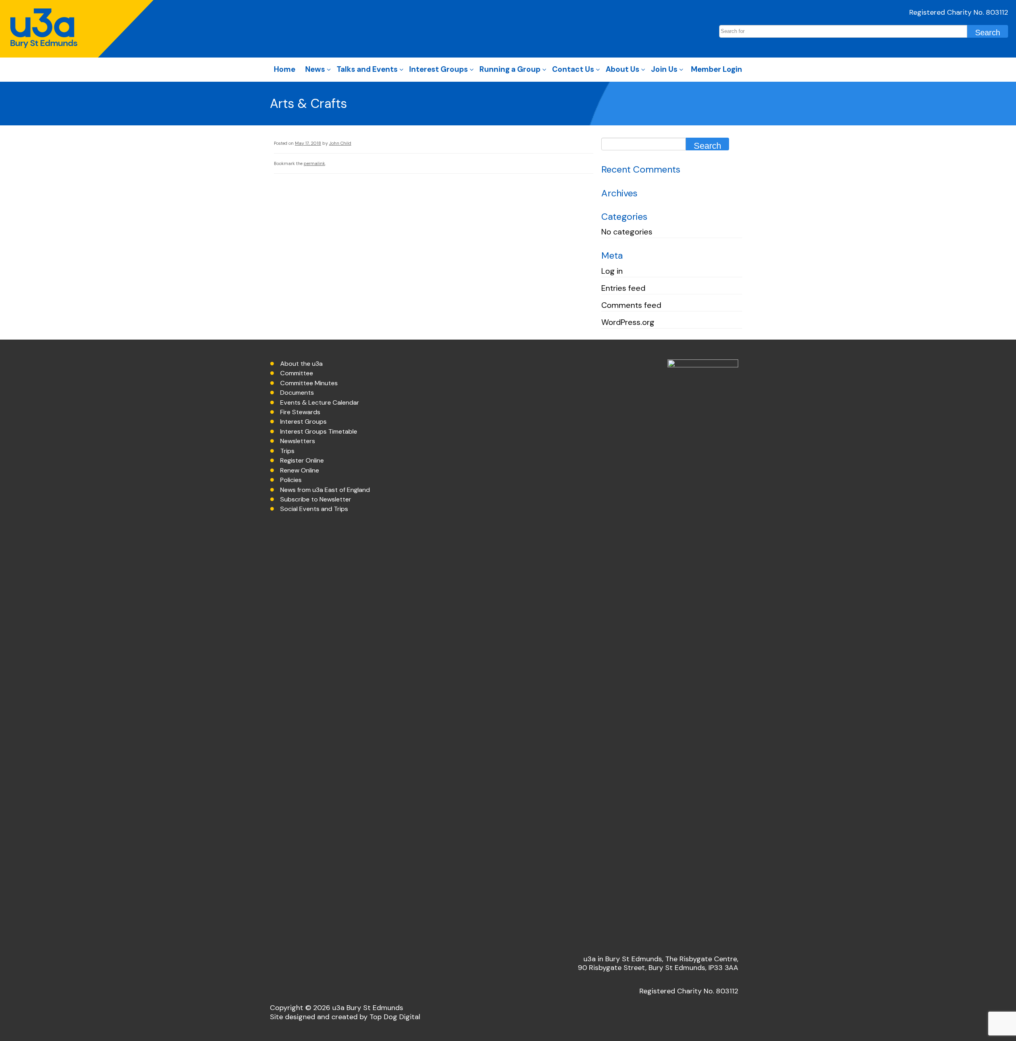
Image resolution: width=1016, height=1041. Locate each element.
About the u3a (301, 363)
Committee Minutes (309, 383)
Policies (291, 480)
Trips (287, 451)
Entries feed (623, 288)
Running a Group (510, 69)
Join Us (664, 69)
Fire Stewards (300, 412)
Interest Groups (438, 69)
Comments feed (631, 305)
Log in (612, 271)
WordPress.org (627, 322)
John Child (340, 143)
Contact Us (573, 69)
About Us (622, 69)
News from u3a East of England (325, 490)
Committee (296, 373)
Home (284, 69)
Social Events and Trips (314, 509)
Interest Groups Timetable (318, 431)
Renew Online (299, 470)
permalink (314, 163)
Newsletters (297, 441)
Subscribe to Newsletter (315, 499)
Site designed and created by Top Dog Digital (345, 1017)
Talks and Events (367, 69)
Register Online (302, 460)
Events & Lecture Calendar (319, 402)
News (315, 69)
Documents (297, 392)
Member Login (716, 69)
